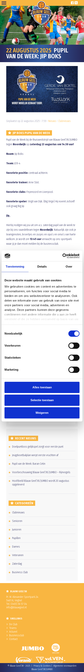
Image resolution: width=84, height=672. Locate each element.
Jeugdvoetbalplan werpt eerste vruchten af (35, 455)
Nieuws (52, 121)
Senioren (17, 521)
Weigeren (42, 412)
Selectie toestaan (42, 400)
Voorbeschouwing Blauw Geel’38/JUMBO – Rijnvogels (41, 472)
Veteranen (17, 555)
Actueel (13, 631)
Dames (16, 546)
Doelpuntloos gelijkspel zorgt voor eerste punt (37, 446)
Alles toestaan (42, 387)
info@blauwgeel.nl (16, 607)
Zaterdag (17, 563)
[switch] (74, 346)
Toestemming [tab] (15, 266)
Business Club (20, 572)
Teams (13, 628)
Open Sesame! (4, 3)
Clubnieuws (64, 121)
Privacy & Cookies (42, 665)
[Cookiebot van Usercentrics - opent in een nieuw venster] (62, 255)
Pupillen (16, 538)
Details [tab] (42, 266)
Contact (13, 639)
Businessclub (16, 635)
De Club (13, 624)
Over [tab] (69, 266)
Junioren (16, 529)
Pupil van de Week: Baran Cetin (28, 463)
